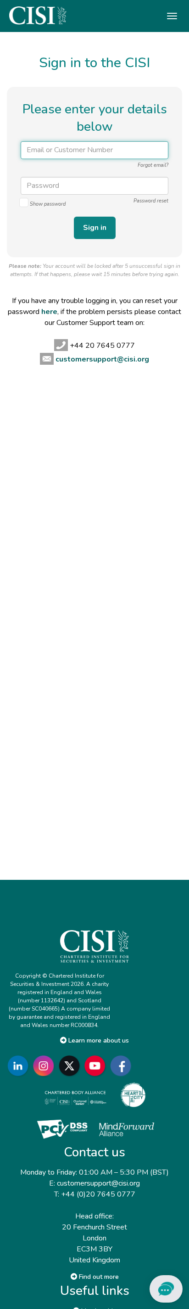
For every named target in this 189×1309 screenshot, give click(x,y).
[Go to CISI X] (71, 1066)
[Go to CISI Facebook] (122, 1066)
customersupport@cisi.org (102, 359)
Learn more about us (98, 1040)
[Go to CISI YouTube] (97, 1066)
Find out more (98, 1276)
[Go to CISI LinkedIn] (20, 1066)
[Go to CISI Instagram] (45, 1066)
